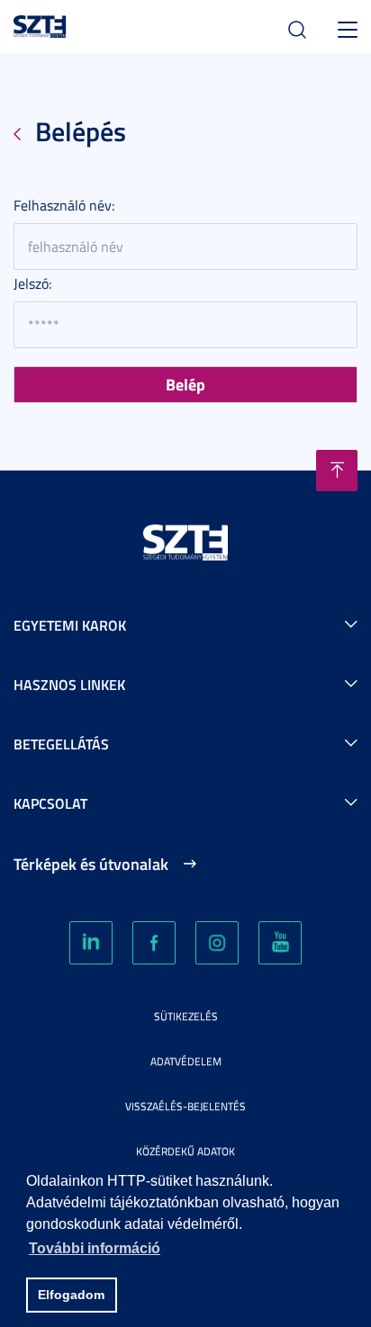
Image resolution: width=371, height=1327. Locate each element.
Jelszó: (32, 283)
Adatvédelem (186, 1061)
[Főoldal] (40, 23)
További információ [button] (94, 1248)
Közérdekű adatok (185, 1151)
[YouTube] (280, 942)
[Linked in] (91, 942)
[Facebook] (154, 942)
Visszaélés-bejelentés (185, 1106)
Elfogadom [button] (71, 1294)
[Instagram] (217, 942)
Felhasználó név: (64, 205)
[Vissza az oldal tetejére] (336, 470)
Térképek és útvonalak (91, 864)
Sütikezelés (186, 1016)
